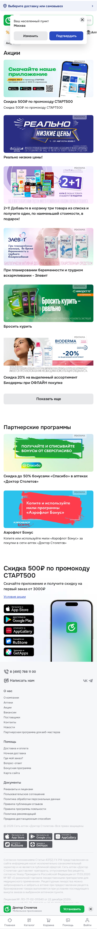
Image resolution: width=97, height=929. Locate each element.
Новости (9, 727)
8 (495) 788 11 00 (23, 672)
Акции (8, 707)
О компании (11, 697)
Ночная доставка (15, 753)
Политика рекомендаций (20, 814)
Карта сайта (12, 773)
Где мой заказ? (13, 758)
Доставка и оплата (16, 748)
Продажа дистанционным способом (27, 819)
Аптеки (8, 702)
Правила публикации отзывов (23, 804)
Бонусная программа (17, 768)
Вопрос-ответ (13, 763)
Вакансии (10, 712)
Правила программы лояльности (25, 809)
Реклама (79, 61)
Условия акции (15, 597)
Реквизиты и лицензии (18, 789)
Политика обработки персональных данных (32, 799)
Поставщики (12, 717)
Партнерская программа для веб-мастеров (32, 732)
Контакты (10, 722)
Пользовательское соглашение (24, 794)
